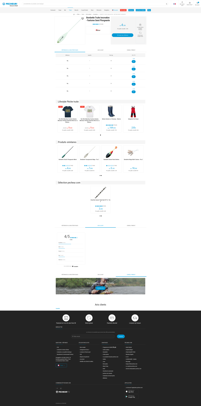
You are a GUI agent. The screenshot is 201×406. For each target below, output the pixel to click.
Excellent (62, 242)
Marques (131, 10)
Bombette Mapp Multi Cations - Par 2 (133, 159)
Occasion (115, 10)
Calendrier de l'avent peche (109, 375)
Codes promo (106, 354)
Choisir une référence (123, 35)
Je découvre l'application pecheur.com (134, 387)
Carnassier (53, 10)
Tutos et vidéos (141, 10)
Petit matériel (88, 14)
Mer (65, 10)
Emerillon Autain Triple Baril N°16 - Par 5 (100, 200)
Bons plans (123, 10)
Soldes (104, 359)
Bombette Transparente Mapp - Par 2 (89, 159)
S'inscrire (121, 336)
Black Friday (105, 366)
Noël (104, 368)
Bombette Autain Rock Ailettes (111, 159)
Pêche (78, 14)
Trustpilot (58, 308)
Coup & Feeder (84, 10)
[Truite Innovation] (98, 30)
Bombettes (95, 14)
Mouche (76, 10)
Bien (61, 246)
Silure (92, 10)
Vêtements (98, 10)
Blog (149, 10)
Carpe (59, 10)
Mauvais (62, 259)
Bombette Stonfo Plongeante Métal (68, 159)
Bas (61, 255)
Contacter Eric (100, 288)
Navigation (106, 10)
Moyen (61, 251)
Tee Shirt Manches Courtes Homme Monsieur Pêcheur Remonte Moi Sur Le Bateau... (68, 120)
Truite (70, 10)
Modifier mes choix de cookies (86, 361)
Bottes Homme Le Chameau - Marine (111, 119)
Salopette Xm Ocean (133, 119)
